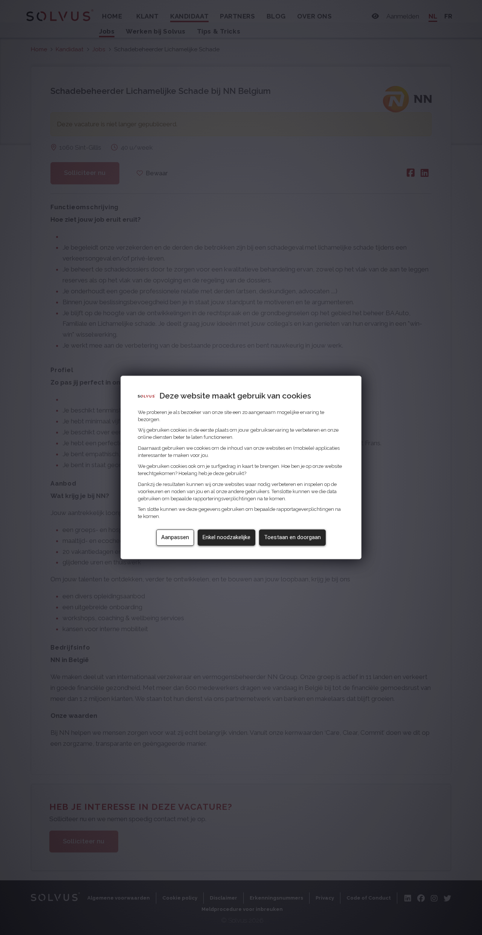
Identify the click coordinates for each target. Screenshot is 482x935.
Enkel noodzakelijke (226, 537)
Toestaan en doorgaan (292, 537)
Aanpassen (175, 537)
